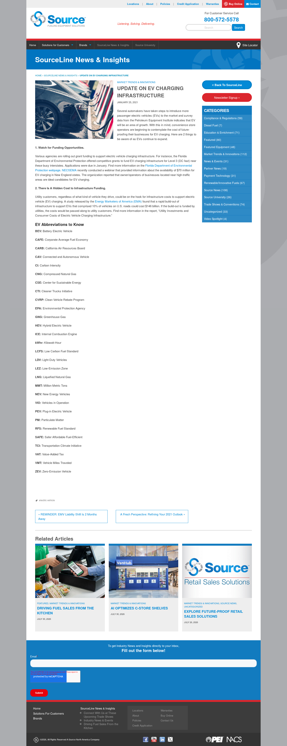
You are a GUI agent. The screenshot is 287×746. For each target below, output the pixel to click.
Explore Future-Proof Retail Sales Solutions (213, 614)
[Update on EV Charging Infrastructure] (74, 109)
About (151, 4)
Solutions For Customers (48, 713)
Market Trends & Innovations (136, 82)
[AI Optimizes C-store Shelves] (143, 572)
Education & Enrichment (219, 132)
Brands (83, 45)
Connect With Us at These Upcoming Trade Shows (100, 714)
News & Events (213, 161)
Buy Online (235, 4)
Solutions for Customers (55, 45)
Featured (209, 140)
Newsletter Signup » (227, 97)
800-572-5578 (221, 19)
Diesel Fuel (211, 125)
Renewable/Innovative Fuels (221, 183)
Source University (145, 45)
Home (32, 45)
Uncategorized (213, 211)
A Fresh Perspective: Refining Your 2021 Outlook (152, 514)
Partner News (212, 168)
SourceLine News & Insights (113, 45)
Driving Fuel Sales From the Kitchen (65, 610)
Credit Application (190, 4)
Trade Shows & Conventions (221, 204)
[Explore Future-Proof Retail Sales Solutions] (217, 572)
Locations (135, 4)
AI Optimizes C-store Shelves (139, 608)
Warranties (212, 4)
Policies (167, 4)
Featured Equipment (216, 147)
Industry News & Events (98, 720)
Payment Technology (217, 176)
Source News (212, 190)
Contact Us (167, 720)
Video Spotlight (213, 219)
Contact (254, 4)
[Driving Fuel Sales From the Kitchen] (70, 572)
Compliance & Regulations (220, 118)
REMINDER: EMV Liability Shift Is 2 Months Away (67, 516)
